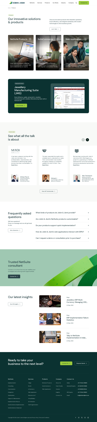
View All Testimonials (47, 191)
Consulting (10, 386)
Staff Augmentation (33, 404)
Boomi (29, 386)
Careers (58, 389)
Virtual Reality (31, 398)
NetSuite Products (47, 383)
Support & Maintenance (14, 398)
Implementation (12, 383)
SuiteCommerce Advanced (14, 408)
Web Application (32, 392)
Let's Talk (54, 29)
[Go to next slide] (87, 139)
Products (47, 3)
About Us (58, 383)
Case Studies (59, 386)
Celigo (29, 383)
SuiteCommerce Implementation (16, 404)
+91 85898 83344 (82, 389)
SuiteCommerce (46, 386)
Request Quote (81, 363)
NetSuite (32, 3)
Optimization (11, 395)
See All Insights (14, 304)
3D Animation (31, 401)
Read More (14, 165)
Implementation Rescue (14, 401)
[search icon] (76, 3)
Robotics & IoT (32, 395)
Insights (58, 392)
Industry (63, 3)
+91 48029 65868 (82, 386)
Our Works (55, 3)
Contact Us (84, 3)
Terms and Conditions (44, 417)
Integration (10, 392)
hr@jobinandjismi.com (83, 395)
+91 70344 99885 (82, 383)
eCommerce (31, 389)
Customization (11, 389)
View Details (19, 105)
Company (71, 3)
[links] (75, 417)
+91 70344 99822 (82, 392)
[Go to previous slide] (83, 139)
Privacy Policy (35, 417)
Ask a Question (14, 230)
